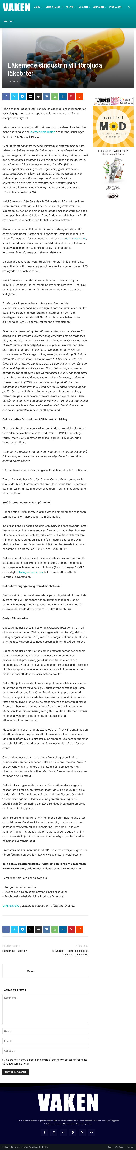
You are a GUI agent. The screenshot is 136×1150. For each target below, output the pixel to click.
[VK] (46, 96)
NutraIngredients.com (29, 572)
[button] (129, 7)
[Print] (38, 96)
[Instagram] (53, 1132)
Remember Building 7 (14, 950)
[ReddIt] (79, 96)
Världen (83, 7)
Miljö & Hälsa (53, 7)
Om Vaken (98, 7)
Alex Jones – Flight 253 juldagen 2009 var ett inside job (69, 952)
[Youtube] (91, 1132)
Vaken (31, 971)
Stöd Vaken (115, 7)
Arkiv (37, 7)
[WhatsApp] (54, 96)
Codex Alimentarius (74, 238)
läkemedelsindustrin (42, 132)
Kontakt (8, 21)
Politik (69, 7)
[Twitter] (14, 96)
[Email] (30, 96)
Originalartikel (11, 905)
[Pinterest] (71, 96)
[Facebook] (6, 96)
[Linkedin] (63, 96)
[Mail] (63, 1132)
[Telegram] (22, 96)
